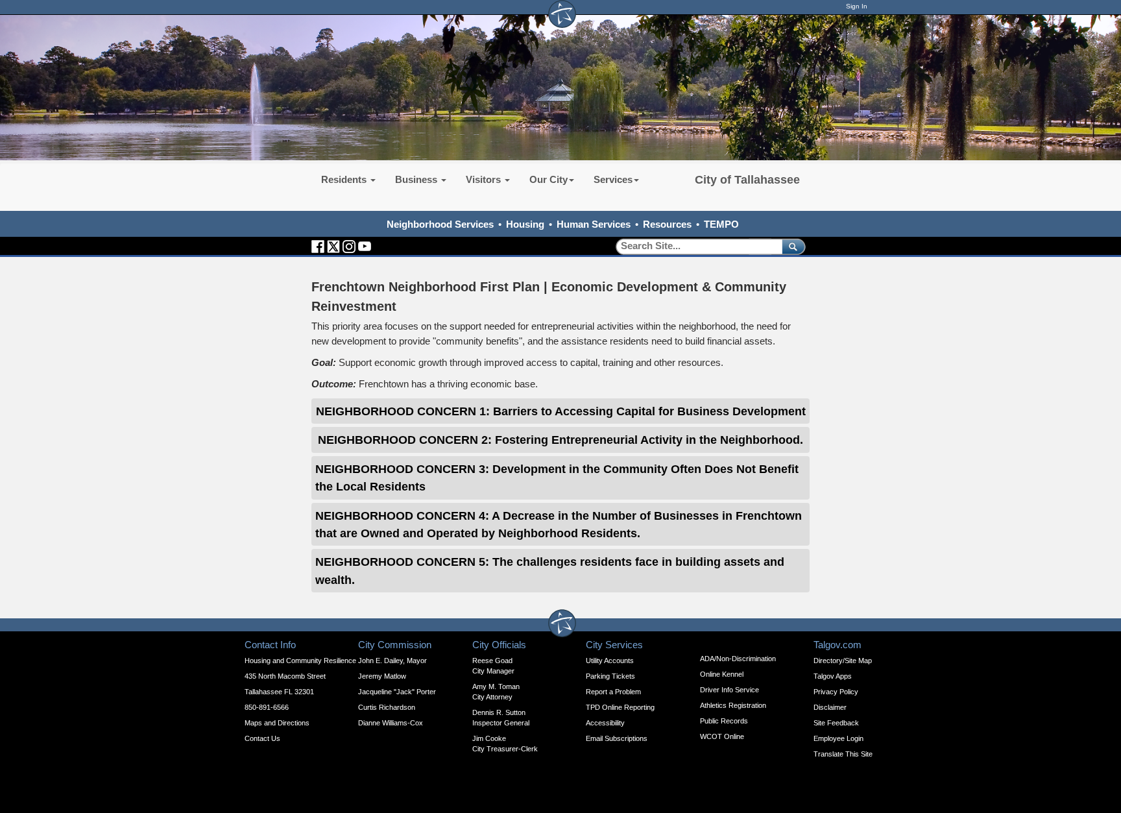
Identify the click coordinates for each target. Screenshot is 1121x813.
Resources (667, 224)
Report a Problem (613, 692)
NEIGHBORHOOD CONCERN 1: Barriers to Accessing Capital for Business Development (561, 411)
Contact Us (262, 738)
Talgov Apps (833, 676)
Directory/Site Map (843, 660)
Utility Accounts (610, 660)
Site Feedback (836, 723)
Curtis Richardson (386, 707)
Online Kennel (721, 674)
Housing (525, 224)
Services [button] (613, 179)
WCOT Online (722, 736)
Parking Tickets (610, 676)
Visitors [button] (484, 179)
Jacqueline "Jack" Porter (397, 692)
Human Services (594, 224)
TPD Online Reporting (620, 707)
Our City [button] (548, 179)
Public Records (724, 721)
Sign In (856, 6)
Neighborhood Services (440, 224)
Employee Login (838, 738)
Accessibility (605, 723)
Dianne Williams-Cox (390, 723)
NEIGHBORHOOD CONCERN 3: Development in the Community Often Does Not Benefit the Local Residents (557, 477)
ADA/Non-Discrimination (738, 658)
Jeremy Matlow (382, 676)
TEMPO (721, 224)
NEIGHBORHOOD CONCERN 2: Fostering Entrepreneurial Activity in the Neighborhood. (560, 439)
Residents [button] (345, 179)
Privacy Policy (836, 692)
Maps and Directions (277, 723)
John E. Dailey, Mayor (392, 660)
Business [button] (417, 179)
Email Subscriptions (616, 738)
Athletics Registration (733, 705)
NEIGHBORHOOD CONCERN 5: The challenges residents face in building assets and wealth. (549, 570)
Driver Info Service (729, 690)
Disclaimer (830, 707)
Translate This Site (843, 754)
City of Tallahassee (747, 179)
